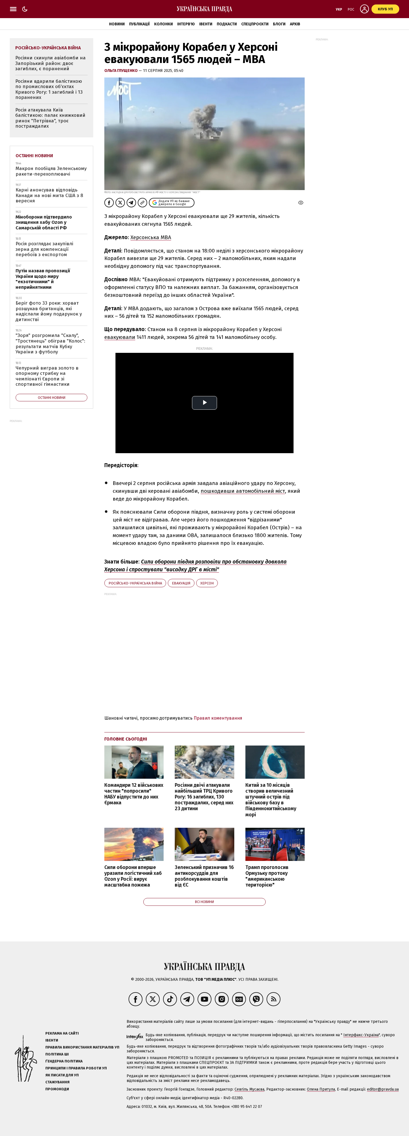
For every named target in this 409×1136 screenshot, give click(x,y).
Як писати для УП (62, 1075)
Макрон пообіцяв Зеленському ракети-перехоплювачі (51, 171)
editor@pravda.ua (383, 1089)
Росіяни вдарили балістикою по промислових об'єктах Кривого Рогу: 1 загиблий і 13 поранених (49, 89)
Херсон (207, 583)
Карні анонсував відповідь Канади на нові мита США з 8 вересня (49, 195)
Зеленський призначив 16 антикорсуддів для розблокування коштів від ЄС (204, 876)
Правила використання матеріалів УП (82, 1047)
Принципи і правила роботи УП (76, 1068)
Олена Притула (321, 1089)
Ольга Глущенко (121, 70)
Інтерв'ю (186, 24)
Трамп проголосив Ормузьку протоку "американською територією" (267, 876)
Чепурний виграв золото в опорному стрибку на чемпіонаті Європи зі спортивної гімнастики (47, 376)
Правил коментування (218, 718)
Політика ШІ (57, 1054)
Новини (117, 24)
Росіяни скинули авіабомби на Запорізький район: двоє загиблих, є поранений (50, 63)
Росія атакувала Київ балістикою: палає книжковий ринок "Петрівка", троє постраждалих (50, 118)
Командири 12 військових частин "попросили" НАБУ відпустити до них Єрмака (133, 794)
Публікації (139, 24)
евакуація (181, 583)
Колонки (163, 24)
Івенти (205, 24)
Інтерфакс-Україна (361, 1035)
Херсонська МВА (150, 237)
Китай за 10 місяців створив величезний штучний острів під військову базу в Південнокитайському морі (270, 800)
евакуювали (119, 337)
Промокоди (57, 1089)
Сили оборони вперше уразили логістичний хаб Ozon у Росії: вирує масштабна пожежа (133, 876)
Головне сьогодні (125, 739)
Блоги (279, 24)
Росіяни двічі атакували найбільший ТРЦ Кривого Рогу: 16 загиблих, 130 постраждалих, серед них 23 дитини (204, 797)
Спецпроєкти (254, 24)
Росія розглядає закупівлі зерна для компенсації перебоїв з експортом (44, 249)
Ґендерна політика (64, 1061)
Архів (295, 24)
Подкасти (227, 24)
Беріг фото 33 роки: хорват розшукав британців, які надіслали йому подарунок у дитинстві (49, 311)
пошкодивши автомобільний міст (243, 491)
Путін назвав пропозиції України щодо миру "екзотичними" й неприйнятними (43, 279)
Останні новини (34, 155)
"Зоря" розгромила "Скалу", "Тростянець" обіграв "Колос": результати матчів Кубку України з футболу (50, 343)
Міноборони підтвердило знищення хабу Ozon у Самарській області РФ (44, 222)
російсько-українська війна (135, 583)
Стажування (57, 1082)
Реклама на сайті (62, 1033)
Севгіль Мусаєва (249, 1089)
